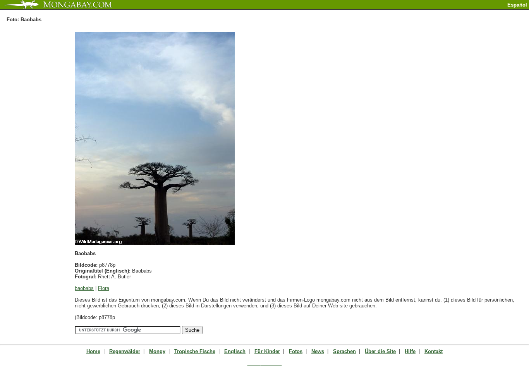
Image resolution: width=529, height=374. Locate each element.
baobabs (84, 288)
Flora (103, 288)
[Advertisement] (438, 12)
